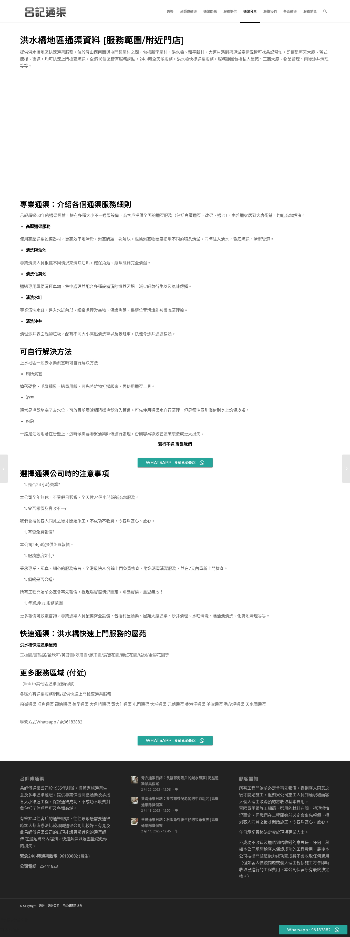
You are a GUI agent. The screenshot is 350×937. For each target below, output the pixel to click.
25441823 (48, 866)
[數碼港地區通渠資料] (4, 469)
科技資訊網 (10, 930)
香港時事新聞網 (14, 920)
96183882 (68, 856)
